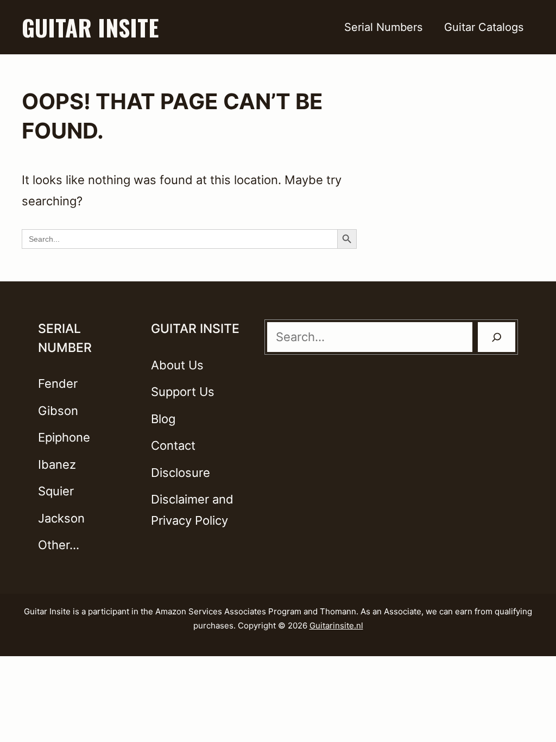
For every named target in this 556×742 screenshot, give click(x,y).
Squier (56, 491)
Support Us (182, 392)
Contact (173, 445)
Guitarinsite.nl (336, 625)
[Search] (497, 337)
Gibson (58, 411)
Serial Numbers (383, 27)
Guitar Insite (90, 27)
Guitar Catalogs (483, 27)
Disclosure (180, 473)
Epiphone (64, 437)
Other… (58, 545)
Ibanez (57, 464)
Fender (58, 383)
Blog (163, 419)
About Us (177, 365)
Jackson (61, 518)
